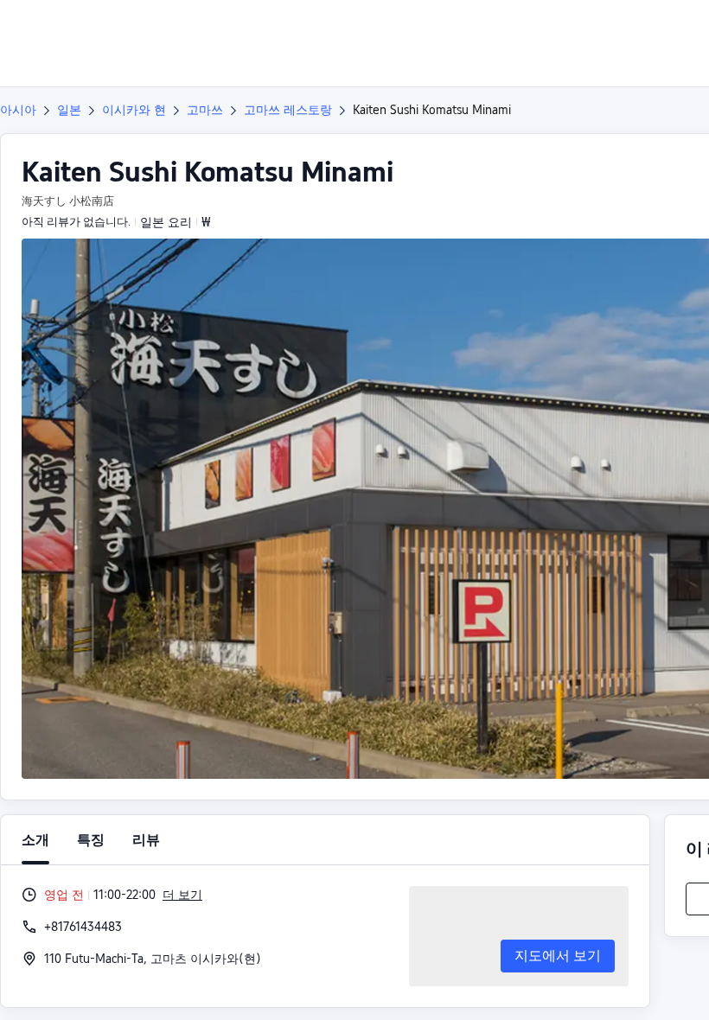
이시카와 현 (134, 110)
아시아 (18, 110)
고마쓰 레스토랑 (288, 110)
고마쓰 (205, 110)
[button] (588, 28)
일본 (69, 110)
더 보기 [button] (182, 895)
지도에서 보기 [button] (557, 955)
